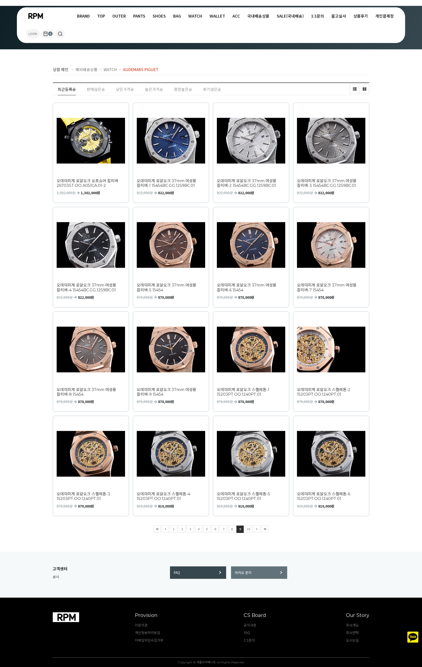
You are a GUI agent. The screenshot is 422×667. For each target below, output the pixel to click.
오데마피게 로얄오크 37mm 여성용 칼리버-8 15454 (86, 392)
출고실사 (338, 16)
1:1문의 (317, 16)
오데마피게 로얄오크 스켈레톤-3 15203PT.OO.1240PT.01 (83, 496)
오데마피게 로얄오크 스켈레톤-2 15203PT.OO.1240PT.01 (323, 392)
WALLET (217, 16)
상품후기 (360, 16)
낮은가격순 (125, 89)
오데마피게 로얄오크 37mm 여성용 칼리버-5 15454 (166, 287)
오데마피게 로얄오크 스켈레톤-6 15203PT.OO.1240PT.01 (323, 496)
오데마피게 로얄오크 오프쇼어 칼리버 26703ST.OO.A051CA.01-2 (87, 183)
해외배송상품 (86, 69)
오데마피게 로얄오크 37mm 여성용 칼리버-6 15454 (246, 287)
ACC (236, 16)
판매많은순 (96, 89)
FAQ (177, 572)
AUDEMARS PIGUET (140, 69)
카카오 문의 (243, 572)
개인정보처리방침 (147, 632)
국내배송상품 (258, 16)
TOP (101, 16)
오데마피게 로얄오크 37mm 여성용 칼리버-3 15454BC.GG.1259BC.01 (327, 183)
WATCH (195, 16)
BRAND (83, 16)
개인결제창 (384, 16)
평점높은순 (183, 89)
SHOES (159, 16)
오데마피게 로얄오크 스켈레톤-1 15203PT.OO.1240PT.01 (243, 392)
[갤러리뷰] (364, 89)
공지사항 (250, 625)
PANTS (139, 16)
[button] (60, 33)
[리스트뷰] (354, 89)
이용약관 (141, 625)
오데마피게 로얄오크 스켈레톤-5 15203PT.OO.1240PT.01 (243, 496)
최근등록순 (67, 89)
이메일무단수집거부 (149, 640)
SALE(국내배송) (290, 16)
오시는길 (352, 640)
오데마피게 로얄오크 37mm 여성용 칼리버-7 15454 (327, 287)
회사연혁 (352, 632)
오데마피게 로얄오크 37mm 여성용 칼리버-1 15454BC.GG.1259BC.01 (166, 183)
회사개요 (352, 625)
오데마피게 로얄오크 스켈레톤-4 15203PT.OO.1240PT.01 (163, 496)
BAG (177, 16)
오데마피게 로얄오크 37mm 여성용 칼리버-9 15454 (166, 392)
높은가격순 (154, 89)
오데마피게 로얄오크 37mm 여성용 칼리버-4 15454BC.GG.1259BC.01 (86, 287)
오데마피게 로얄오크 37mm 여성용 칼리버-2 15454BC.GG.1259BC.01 (246, 183)
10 (248, 529)
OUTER (119, 16)
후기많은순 (212, 89)
